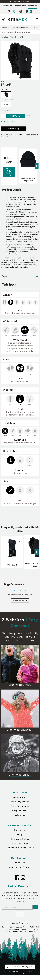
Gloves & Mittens (19, 32)
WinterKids (7, 6)
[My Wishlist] (15, 11)
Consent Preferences (20, 923)
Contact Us (20, 830)
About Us (20, 862)
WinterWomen (20, 6)
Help (20, 834)
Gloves (28, 32)
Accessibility (30, 931)
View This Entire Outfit (9, 172)
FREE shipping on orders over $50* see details (20, 27)
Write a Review (20, 601)
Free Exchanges (20, 806)
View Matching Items (9, 121)
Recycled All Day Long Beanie (28, 179)
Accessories (9, 32)
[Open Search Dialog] (9, 11)
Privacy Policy (8, 927)
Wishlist (20, 815)
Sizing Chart (6, 111)
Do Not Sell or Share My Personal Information (20, 928)
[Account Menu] (21, 11)
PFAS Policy (17, 931)
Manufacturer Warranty (20, 847)
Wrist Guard (12, 565)
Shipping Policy (20, 839)
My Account (20, 797)
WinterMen (32, 6)
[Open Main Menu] (33, 19)
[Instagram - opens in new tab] (23, 877)
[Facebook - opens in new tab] (17, 877)
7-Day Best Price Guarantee (20, 1)
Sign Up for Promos (20, 867)
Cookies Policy (21, 927)
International (20, 843)
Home (3, 32)
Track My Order (20, 801)
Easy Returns (20, 810)
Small (6, 104)
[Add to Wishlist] (28, 116)
